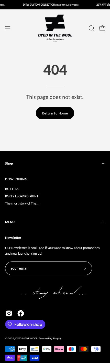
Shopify (57, 338)
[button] (91, 28)
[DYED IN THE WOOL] (55, 28)
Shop (9, 163)
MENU (10, 222)
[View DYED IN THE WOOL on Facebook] (21, 313)
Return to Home (55, 113)
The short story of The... (22, 203)
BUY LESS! (12, 188)
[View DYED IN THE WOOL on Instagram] (9, 313)
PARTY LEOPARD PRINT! (22, 196)
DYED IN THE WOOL (26, 338)
